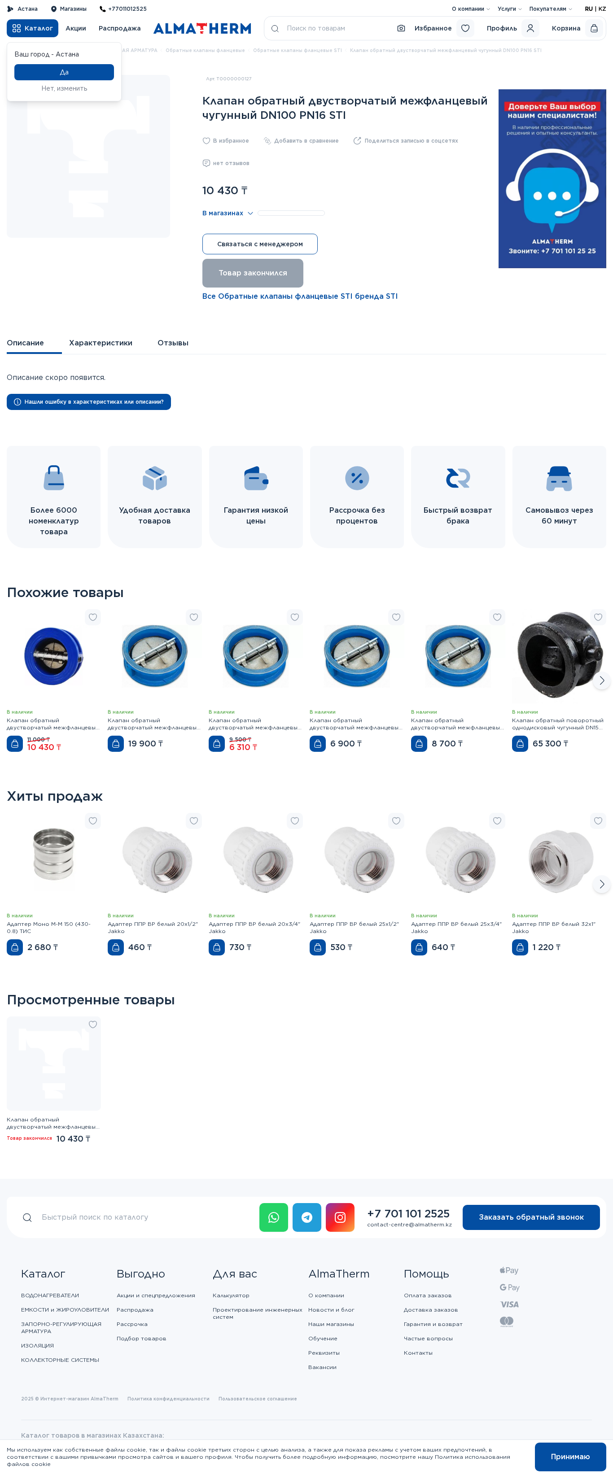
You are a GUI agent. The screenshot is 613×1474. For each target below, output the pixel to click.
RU (589, 8)
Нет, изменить (64, 88)
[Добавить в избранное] (93, 617)
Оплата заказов (428, 1295)
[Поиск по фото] (401, 28)
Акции (76, 28)
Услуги (507, 8)
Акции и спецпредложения (156, 1295)
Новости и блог (331, 1309)
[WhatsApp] (273, 1217)
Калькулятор (231, 1295)
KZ (602, 8)
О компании (468, 8)
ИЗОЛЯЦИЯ (37, 1345)
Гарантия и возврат (433, 1324)
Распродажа (120, 28)
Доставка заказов (431, 1309)
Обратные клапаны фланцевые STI (297, 50)
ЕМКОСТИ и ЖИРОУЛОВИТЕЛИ (65, 1309)
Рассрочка (132, 1324)
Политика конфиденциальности (168, 1398)
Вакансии (322, 1367)
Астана (28, 8)
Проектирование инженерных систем (257, 1313)
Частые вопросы (428, 1338)
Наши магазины (331, 1324)
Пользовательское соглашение (258, 1398)
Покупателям (548, 8)
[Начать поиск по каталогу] (275, 28)
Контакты (418, 1352)
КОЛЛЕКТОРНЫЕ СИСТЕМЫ (60, 1359)
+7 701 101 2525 (408, 1213)
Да (64, 72)
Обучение (322, 1338)
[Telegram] (307, 1217)
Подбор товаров (141, 1338)
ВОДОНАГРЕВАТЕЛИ (50, 1295)
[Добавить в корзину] (15, 744)
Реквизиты (324, 1352)
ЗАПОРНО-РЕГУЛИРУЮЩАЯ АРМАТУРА (61, 1327)
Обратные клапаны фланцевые (205, 50)
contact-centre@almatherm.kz (409, 1224)
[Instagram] (340, 1217)
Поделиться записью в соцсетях (411, 140)
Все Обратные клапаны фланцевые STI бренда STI (300, 296)
